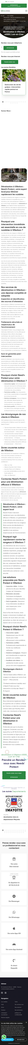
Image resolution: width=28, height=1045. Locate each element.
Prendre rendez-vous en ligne (14, 773)
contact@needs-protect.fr (7, 989)
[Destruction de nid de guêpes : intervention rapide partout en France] (14, 75)
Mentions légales (5, 1017)
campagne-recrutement (4, 1013)
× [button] (26, 1022)
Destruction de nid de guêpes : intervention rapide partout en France (13, 88)
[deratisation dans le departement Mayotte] (14, 803)
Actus (2, 1007)
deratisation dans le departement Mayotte (12, 818)
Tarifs (16, 1001)
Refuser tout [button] (20, 1039)
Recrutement (18, 1007)
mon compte (10, 1)
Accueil (2, 15)
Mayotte (6, 814)
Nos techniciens (19, 1010)
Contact (3, 1010)
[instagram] (5, 993)
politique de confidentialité (18, 1013)
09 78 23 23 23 (10, 48)
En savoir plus (8, 1036)
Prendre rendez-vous (9, 62)
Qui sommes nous (19, 1004)
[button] (2, 101)
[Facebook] (2, 993)
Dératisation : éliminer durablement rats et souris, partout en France (14, 18)
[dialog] (14, 1033)
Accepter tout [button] (7, 1039)
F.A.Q (2, 1004)
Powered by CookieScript (14, 1043)
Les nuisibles (10, 15)
